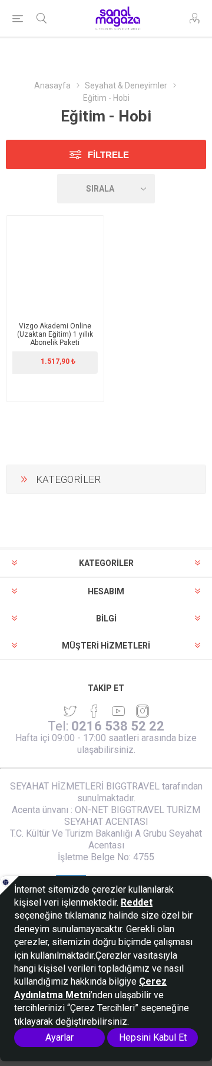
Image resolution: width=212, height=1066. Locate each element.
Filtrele (108, 155)
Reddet (137, 902)
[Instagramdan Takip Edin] (118, 711)
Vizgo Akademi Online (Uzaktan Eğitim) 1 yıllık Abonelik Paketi (55, 334)
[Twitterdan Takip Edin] (70, 711)
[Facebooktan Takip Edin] (94, 711)
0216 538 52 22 (117, 726)
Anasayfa (52, 85)
